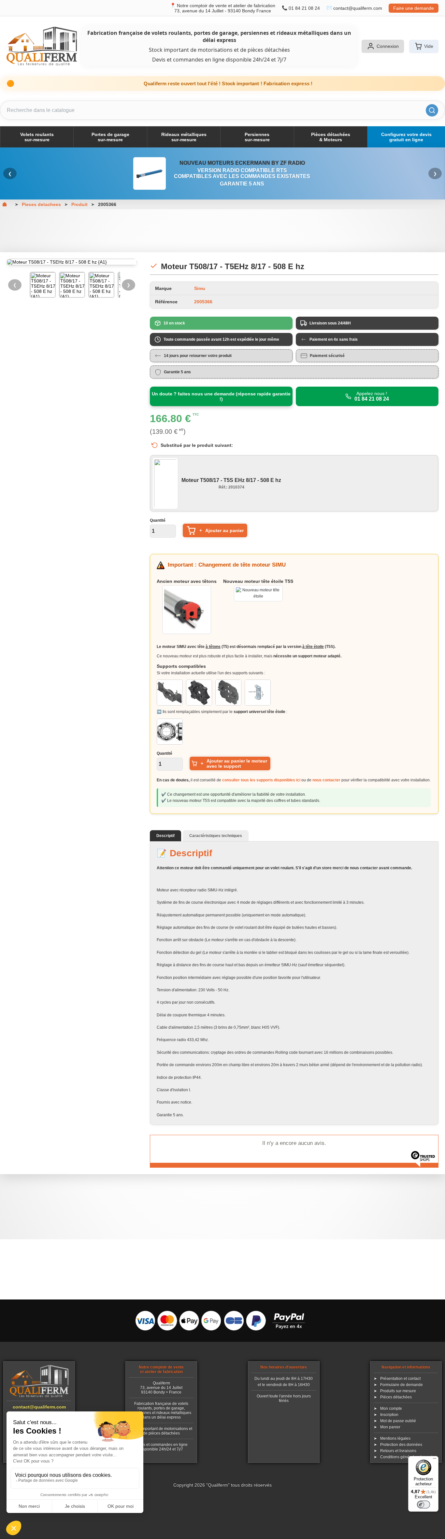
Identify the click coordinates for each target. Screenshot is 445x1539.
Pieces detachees (41, 204)
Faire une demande (413, 8)
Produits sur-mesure (398, 1391)
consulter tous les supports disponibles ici (261, 780)
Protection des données (401, 1444)
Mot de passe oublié (398, 1421)
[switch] (423, 1504)
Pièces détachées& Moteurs (330, 137)
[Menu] (434, 1460)
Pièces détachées (396, 1397)
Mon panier (390, 1427)
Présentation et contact (400, 1378)
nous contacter (326, 780)
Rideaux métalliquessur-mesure (184, 137)
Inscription (389, 1414)
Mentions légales (395, 1438)
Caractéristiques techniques (215, 835)
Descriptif (165, 835)
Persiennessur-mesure (257, 137)
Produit (79, 204)
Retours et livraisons (398, 1451)
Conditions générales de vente (407, 1457)
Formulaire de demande (401, 1384)
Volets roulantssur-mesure (37, 137)
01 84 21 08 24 (304, 8)
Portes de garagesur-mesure (110, 137)
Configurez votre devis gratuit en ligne (406, 137)
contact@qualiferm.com (357, 8)
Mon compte (391, 1408)
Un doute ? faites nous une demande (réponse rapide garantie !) (221, 396)
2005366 (107, 204)
